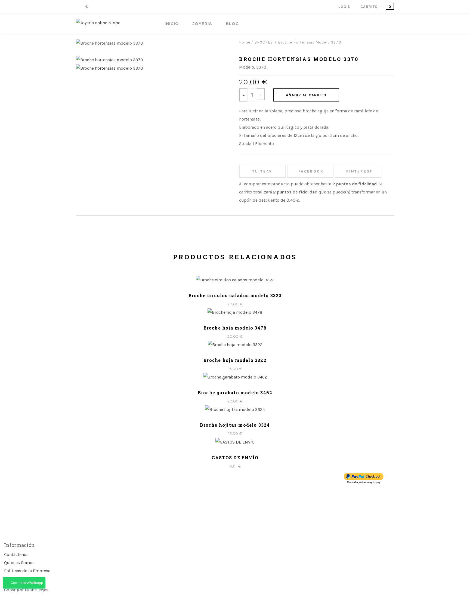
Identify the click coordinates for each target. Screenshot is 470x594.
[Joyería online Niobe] (98, 23)
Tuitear (262, 171)
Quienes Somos (19, 562)
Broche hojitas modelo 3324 (235, 425)
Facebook (310, 171)
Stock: (245, 143)
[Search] (392, 24)
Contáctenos (16, 554)
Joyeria (202, 24)
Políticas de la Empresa (27, 570)
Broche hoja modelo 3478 (235, 328)
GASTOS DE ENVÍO (235, 457)
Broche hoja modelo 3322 (235, 360)
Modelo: (247, 67)
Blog (232, 24)
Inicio (172, 24)
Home (244, 42)
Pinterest (359, 171)
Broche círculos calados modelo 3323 (235, 295)
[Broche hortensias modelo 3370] (109, 59)
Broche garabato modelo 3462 (235, 392)
